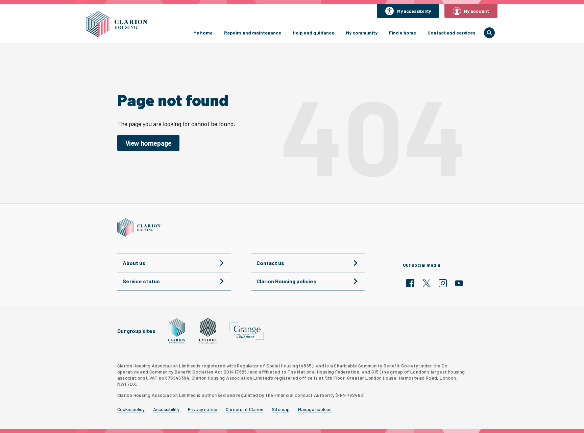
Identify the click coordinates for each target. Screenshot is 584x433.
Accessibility (166, 409)
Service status (141, 281)
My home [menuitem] (203, 32)
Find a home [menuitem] (402, 32)
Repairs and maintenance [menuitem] (252, 32)
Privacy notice (202, 409)
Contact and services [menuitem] (452, 32)
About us (134, 263)
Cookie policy (131, 409)
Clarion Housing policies (286, 281)
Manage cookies (315, 409)
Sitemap (281, 409)
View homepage (148, 143)
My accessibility (414, 11)
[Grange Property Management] (247, 331)
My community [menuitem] (362, 32)
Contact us (270, 263)
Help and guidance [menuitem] (313, 32)
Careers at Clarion (244, 409)
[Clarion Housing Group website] (177, 330)
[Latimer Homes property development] (208, 330)
